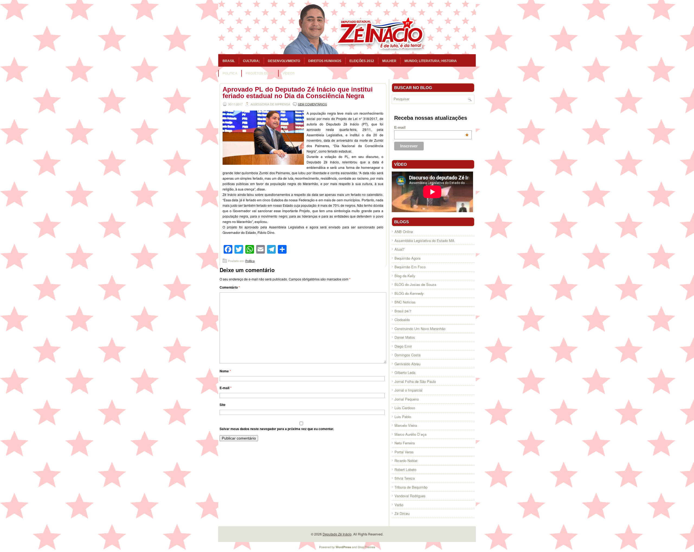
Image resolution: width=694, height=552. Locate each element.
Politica (230, 73)
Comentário (230, 287)
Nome (225, 371)
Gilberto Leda (404, 372)
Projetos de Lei (260, 73)
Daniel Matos (404, 337)
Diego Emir (403, 346)
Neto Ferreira (404, 443)
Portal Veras (404, 451)
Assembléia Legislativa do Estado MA (424, 240)
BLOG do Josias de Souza (415, 284)
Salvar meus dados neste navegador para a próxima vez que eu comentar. (277, 428)
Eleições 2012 (361, 61)
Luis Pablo (402, 416)
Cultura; (251, 61)
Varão (398, 504)
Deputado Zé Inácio (337, 534)
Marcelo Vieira (405, 425)
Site (223, 404)
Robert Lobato (405, 469)
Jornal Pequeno (406, 399)
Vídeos (288, 73)
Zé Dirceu (402, 513)
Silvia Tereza (404, 478)
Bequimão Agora (407, 258)
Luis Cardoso (404, 407)
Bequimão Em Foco (410, 266)
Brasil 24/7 (402, 311)
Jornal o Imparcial (408, 390)
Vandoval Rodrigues (410, 495)
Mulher (389, 61)
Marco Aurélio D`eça (410, 434)
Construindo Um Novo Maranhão (419, 328)
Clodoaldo (402, 319)
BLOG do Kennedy (409, 293)
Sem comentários (312, 104)
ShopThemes (366, 547)
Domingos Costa (407, 354)
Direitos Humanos (324, 61)
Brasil (229, 61)
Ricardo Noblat (405, 460)
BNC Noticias (405, 302)
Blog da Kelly (404, 275)
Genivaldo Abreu (407, 363)
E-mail (226, 387)
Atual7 (399, 249)
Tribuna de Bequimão (411, 487)
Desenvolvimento (284, 61)
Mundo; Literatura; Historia (430, 61)
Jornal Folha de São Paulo (415, 381)
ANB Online (403, 231)
